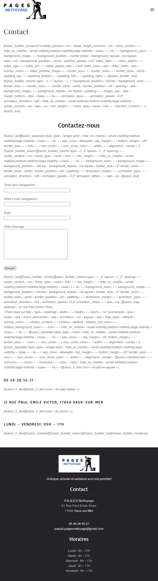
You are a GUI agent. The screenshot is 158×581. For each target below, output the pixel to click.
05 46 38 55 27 (79, 523)
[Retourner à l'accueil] (25, 9)
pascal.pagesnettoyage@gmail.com (79, 528)
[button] (152, 9)
